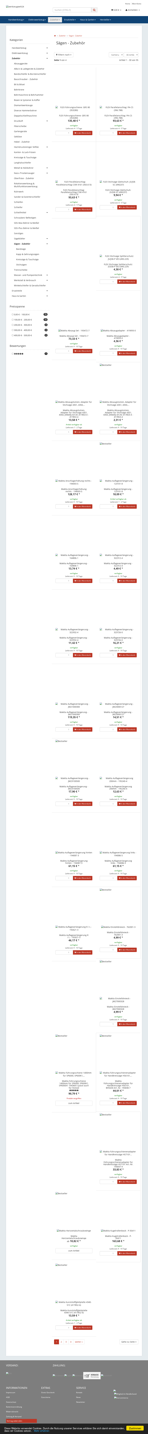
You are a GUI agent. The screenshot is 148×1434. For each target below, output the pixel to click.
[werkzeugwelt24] (27, 9)
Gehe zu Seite (128, 1341)
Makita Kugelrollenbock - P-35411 (118, 1237)
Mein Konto (136, 3)
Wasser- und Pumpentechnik (28, 275)
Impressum (10, 1392)
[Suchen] (94, 10)
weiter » (79, 1341)
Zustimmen (135, 1428)
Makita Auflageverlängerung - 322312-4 (118, 564)
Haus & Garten (87, 19)
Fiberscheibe (20, 126)
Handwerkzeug (15, 19)
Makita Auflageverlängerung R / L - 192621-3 (73, 936)
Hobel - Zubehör (22, 141)
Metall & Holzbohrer (24, 167)
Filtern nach (64, 54)
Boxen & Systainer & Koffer (27, 100)
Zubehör (54, 19)
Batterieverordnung (14, 1407)
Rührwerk (18, 191)
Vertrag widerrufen (14, 1421)
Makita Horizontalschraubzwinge (74, 1237)
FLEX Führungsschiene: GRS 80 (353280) (74, 116)
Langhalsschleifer (22, 162)
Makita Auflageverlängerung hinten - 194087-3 (74, 861)
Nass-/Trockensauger (24, 173)
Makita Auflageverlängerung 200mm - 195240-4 (118, 787)
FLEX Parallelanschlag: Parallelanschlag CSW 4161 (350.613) (74, 192)
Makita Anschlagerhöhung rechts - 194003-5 (74, 490)
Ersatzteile (69, 19)
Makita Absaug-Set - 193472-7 (74, 336)
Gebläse (18, 136)
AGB (8, 1397)
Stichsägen (21, 264)
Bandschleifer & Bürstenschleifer (30, 74)
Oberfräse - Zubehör (24, 178)
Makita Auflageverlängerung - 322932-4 (74, 638)
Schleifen (18, 202)
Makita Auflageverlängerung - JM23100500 (74, 787)
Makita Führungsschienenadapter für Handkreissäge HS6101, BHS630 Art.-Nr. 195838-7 (118, 1084)
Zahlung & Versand (13, 1416)
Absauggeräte (20, 63)
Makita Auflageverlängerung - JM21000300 (74, 713)
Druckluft (18, 121)
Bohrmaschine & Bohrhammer (29, 94)
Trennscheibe (20, 269)
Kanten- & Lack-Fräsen (25, 152)
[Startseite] (55, 35)
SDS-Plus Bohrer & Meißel (26, 228)
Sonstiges (18, 233)
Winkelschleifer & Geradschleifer (30, 285)
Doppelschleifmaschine (25, 115)
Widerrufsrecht (12, 1411)
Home (127, 3)
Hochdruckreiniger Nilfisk (26, 147)
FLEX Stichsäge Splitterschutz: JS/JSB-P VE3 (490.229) (118, 265)
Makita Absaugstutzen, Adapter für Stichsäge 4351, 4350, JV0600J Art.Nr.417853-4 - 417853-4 (74, 413)
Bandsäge (21, 249)
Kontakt (79, 1392)
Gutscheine (45, 1397)
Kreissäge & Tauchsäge (25, 157)
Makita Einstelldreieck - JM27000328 (118, 1007)
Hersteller (105, 19)
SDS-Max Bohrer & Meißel (26, 223)
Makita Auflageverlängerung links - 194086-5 (118, 861)
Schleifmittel (20, 212)
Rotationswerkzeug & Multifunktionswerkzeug (25, 185)
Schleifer (18, 207)
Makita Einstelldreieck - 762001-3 (118, 933)
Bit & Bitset (19, 84)
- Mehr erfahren (40, 1430)
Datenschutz (11, 1402)
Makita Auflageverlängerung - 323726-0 (118, 638)
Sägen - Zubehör (22, 243)
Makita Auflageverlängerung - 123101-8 (118, 490)
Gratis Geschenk (47, 1392)
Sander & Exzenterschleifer (27, 196)
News (78, 1397)
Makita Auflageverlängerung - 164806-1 (74, 564)
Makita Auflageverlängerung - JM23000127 (118, 713)
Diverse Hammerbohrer (25, 110)
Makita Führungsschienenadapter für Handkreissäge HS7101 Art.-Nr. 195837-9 (118, 1163)
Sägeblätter (19, 238)
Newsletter (80, 1402)
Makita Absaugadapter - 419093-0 (118, 337)
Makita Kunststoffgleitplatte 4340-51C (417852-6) (73, 1311)
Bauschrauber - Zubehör (26, 79)
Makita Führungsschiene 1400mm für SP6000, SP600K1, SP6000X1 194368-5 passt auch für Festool (74, 1084)
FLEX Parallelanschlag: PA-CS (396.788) (118, 116)
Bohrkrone (19, 89)
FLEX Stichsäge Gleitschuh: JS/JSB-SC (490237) (118, 191)
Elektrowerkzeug (36, 19)
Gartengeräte (20, 131)
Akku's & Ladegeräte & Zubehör (29, 68)
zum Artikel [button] (73, 1103)
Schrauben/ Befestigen (25, 217)
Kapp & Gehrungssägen (27, 254)
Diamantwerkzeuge (23, 105)
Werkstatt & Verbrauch (25, 280)
